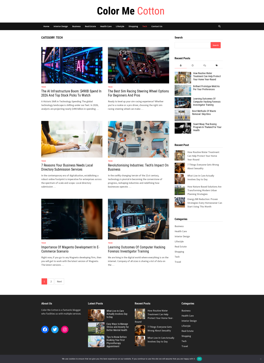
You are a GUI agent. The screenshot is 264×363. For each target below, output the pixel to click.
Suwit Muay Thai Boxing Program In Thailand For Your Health (207, 127)
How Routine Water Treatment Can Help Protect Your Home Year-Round (207, 76)
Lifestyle (120, 26)
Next (59, 281)
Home (46, 26)
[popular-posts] (181, 65)
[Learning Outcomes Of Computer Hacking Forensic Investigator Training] (183, 99)
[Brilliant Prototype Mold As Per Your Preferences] (183, 86)
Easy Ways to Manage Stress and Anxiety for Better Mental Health (118, 327)
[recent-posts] (193, 65)
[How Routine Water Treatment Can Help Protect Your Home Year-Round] (183, 73)
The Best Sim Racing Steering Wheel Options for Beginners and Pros (138, 93)
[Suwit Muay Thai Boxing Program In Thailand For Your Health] (183, 124)
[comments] (205, 65)
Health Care (106, 26)
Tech (144, 26)
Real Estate (90, 26)
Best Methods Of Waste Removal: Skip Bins (204, 113)
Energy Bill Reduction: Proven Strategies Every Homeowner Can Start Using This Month (204, 203)
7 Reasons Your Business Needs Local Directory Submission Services (67, 167)
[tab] (181, 65)
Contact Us (156, 26)
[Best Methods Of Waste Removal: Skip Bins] (182, 111)
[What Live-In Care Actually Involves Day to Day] (96, 311)
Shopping (133, 26)
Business (76, 26)
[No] (260, 359)
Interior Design (61, 26)
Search (216, 45)
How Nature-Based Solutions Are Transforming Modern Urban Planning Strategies (204, 190)
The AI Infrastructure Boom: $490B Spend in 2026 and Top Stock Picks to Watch (71, 93)
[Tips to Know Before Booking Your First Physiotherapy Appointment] (96, 337)
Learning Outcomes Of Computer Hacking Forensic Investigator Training (136, 249)
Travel (178, 261)
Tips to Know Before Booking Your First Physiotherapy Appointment (117, 342)
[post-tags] (217, 65)
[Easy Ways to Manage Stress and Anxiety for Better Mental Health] (96, 324)
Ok (199, 359)
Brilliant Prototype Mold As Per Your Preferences (206, 88)
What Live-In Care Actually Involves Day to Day (117, 314)
